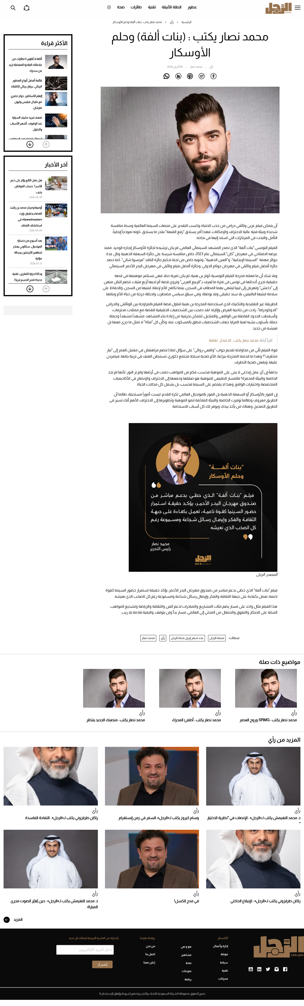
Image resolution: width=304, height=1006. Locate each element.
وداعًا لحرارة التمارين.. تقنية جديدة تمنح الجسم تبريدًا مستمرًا (27, 279)
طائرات (136, 7)
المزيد (18, 919)
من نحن (150, 946)
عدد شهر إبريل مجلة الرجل (187, 638)
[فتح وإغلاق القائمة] (297, 8)
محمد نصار (148, 638)
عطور (192, 7)
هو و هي (186, 946)
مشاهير (186, 955)
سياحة (224, 962)
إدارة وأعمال (220, 946)
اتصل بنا (150, 954)
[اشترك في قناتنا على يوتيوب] (251, 969)
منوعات (186, 971)
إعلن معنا (149, 962)
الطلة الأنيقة (171, 7)
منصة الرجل (216, 638)
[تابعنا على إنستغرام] (277, 969)
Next (30, 144)
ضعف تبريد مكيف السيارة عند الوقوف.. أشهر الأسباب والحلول (26, 123)
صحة (121, 7)
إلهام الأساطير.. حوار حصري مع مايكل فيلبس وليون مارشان (26, 102)
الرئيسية (186, 22)
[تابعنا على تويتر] (268, 969)
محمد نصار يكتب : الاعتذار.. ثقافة (233, 340)
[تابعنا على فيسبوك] (285, 969)
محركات (223, 978)
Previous (46, 144)
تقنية (152, 7)
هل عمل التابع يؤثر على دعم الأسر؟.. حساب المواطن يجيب (26, 186)
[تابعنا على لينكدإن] (259, 969)
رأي (172, 22)
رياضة (188, 979)
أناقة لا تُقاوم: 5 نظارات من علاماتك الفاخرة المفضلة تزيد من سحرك (25, 64)
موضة (224, 954)
